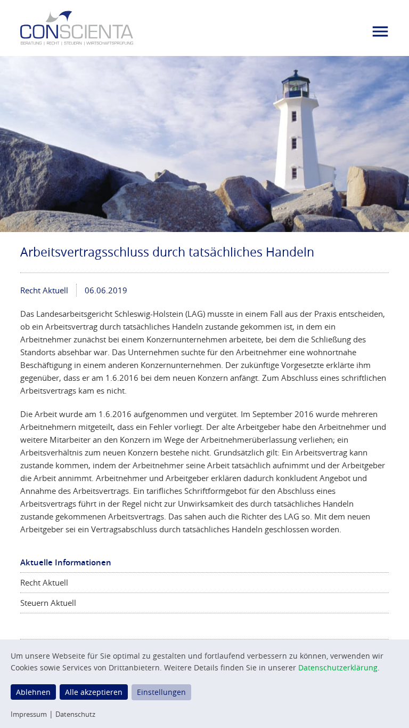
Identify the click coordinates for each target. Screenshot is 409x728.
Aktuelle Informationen (65, 562)
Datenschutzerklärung (338, 667)
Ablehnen (33, 692)
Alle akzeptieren (93, 692)
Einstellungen (161, 692)
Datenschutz (75, 714)
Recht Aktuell (44, 290)
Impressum (29, 714)
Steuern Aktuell (48, 602)
